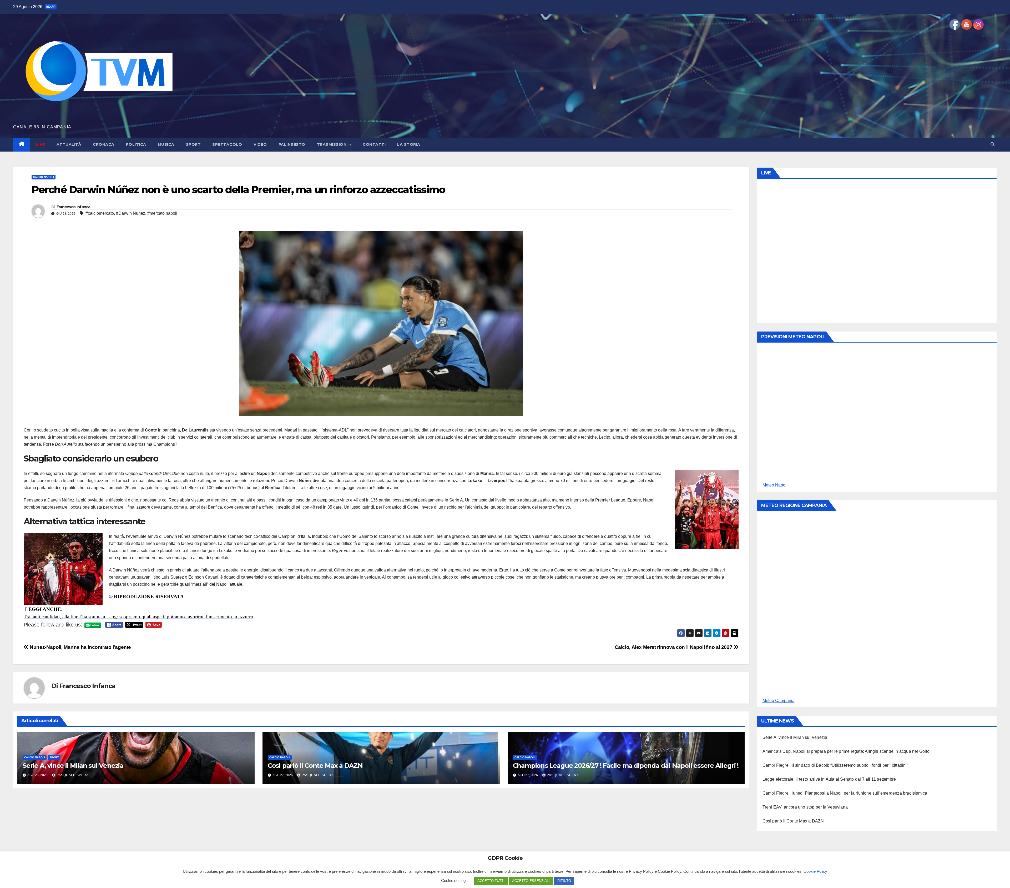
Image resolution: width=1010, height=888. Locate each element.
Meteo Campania (778, 700)
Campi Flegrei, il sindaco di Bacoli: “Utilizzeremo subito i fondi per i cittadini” (835, 765)
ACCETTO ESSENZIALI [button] (531, 881)
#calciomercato (99, 213)
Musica (166, 144)
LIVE (40, 144)
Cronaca (103, 144)
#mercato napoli (162, 213)
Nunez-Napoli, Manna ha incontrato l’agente (80, 647)
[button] (993, 144)
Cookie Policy (815, 871)
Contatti (374, 144)
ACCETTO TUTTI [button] (490, 881)
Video (260, 144)
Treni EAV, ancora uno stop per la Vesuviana (805, 807)
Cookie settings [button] (454, 880)
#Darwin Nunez (130, 213)
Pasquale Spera (73, 775)
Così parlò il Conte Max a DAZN (315, 765)
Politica (136, 144)
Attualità (69, 144)
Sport (193, 144)
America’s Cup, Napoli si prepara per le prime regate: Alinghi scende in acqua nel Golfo (846, 751)
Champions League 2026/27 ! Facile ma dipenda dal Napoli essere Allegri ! (626, 765)
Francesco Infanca (73, 206)
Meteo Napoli (774, 485)
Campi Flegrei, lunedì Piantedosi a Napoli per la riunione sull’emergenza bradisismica (844, 793)
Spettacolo (227, 144)
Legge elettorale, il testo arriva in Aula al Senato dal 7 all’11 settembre (829, 779)
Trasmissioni (333, 144)
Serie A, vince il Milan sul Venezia (73, 765)
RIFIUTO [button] (564, 881)
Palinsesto (292, 144)
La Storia (408, 144)
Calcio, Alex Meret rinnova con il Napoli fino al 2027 (674, 647)
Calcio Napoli (43, 176)
